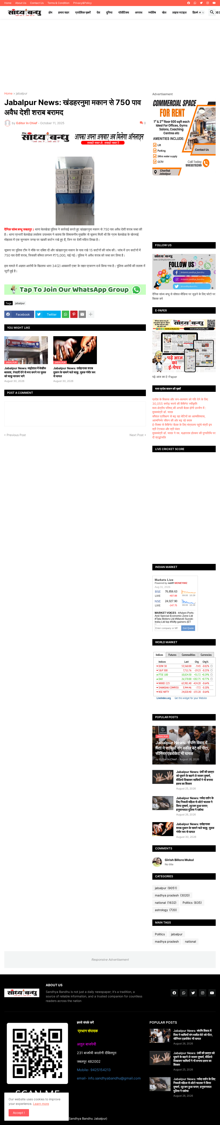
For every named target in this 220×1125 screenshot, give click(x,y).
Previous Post (16, 435)
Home (7, 3)
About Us (20, 3)
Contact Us (37, 3)
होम (50, 12)
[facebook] (188, 3)
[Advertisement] (110, 55)
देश (98, 12)
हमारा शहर (63, 12)
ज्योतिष (152, 12)
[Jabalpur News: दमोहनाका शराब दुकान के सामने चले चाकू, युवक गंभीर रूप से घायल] (162, 829)
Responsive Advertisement (110, 959)
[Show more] (90, 314)
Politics (192, 902)
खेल (164, 12)
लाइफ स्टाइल (179, 12)
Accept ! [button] (19, 1112)
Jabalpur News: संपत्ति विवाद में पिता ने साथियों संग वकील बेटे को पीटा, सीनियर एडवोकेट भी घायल (193, 1034)
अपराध (138, 12)
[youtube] (214, 3)
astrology (166, 910)
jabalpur (21, 93)
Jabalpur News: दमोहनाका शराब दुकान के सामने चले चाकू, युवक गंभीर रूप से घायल (74, 372)
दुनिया (109, 12)
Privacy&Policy (82, 3)
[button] (201, 12)
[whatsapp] (195, 3)
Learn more (41, 1103)
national (165, 902)
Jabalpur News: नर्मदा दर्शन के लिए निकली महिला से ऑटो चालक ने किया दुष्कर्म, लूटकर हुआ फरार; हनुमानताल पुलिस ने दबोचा (195, 804)
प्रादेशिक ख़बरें (83, 12)
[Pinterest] (74, 314)
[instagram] (207, 3)
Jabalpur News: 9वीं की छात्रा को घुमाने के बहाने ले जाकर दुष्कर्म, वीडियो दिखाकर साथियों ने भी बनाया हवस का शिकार (195, 777)
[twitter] (201, 3)
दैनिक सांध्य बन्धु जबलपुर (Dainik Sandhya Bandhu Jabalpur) (69, 1118)
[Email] (82, 314)
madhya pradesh (172, 895)
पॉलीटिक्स (123, 12)
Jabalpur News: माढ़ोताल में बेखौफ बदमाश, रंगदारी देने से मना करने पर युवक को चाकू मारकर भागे (25, 372)
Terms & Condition (58, 3)
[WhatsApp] (65, 314)
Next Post (137, 435)
